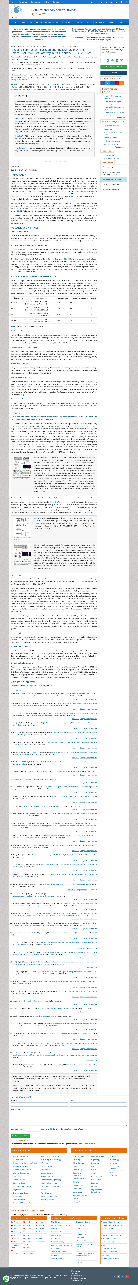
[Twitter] (118, 1276)
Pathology (95, 1183)
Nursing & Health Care (49, 1183)
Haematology (78, 1185)
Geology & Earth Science (50, 1156)
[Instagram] (127, 1276)
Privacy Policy (77, 1276)
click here (72, 1129)
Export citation (109, 155)
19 (61, 199)
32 (76, 581)
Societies (16, 34)
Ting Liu (14, 57)
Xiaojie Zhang (78, 57)
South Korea (15, 1246)
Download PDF (59, 161)
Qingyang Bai (31, 57)
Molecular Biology (97, 1156)
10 (62, 191)
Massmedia (105, 1255)
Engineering (17, 1190)
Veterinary (104, 1245)
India (28, 1235)
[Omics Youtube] (121, 2)
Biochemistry (108, 129)
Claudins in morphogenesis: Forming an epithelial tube (56, 1008)
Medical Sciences (47, 1173)
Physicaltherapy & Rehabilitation (97, 1191)
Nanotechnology (47, 1176)
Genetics (76, 1182)
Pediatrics (94, 1186)
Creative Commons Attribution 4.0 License (51, 1275)
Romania (41, 1242)
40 (66, 623)
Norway (41, 1238)
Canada (29, 1225)
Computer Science (19, 1183)
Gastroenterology (57, 1242)
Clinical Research (79, 1163)
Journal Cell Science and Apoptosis (112, 97)
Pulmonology (114, 1160)
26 (82, 211)
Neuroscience (56, 1235)
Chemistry (17, 1176)
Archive (89, 22)
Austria (41, 1225)
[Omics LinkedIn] (106, 2)
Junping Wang (67, 57)
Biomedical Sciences (111, 138)
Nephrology (95, 1160)
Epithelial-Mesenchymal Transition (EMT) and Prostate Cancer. (72, 796)
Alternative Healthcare (59, 1252)
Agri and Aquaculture (111, 126)
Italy (15, 1228)
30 (95, 351)
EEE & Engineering (107, 1242)
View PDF (47, 161)
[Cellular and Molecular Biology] (16, 10)
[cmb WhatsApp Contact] (126, 2)
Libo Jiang (21, 57)
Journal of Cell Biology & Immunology (112, 103)
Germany (17, 1232)
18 (72, 196)
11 (41, 194)
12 (25, 196)
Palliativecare (80, 1250)
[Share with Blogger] (121, 83)
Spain (28, 1222)
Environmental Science (109, 1238)
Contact (56, 2)
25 (20, 211)
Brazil (16, 1242)
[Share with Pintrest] (117, 83)
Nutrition (94, 1170)
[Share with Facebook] (102, 83)
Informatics (45, 1163)
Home (13, 2)
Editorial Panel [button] (27, 22)
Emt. (45, 779)
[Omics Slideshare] (116, 2)
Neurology (95, 1163)
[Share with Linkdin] (112, 83)
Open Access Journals (44, 34)
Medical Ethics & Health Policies (84, 1245)
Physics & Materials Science (111, 1235)
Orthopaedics (96, 1180)
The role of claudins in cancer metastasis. (44, 1016)
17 (27, 196)
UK (15, 1235)
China (28, 1228)
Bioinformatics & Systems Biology (113, 133)
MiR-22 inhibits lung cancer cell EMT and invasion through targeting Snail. (68, 884)
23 (18, 211)
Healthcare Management (60, 1232)
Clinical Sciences (19, 1180)
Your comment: (17, 1109)
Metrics (111, 22)
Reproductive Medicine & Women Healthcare (85, 1254)
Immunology (77, 1192)
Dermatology (77, 1170)
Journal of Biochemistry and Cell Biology (114, 108)
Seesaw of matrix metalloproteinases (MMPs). (65, 933)
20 (82, 206)
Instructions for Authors (45, 22)
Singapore (30, 1238)
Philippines (30, 1253)
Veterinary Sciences (48, 1200)
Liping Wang (23, 59)
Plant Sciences (46, 1193)
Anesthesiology (78, 1156)
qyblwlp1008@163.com (19, 80)
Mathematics (45, 1170)
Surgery (112, 1172)
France (28, 1232)
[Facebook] (114, 1276)
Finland (41, 1228)
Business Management (109, 1252)
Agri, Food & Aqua (107, 1228)
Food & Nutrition (19, 1196)
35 (65, 588)
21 (95, 206)
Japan (16, 1238)
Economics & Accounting (22, 1186)
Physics (43, 1190)
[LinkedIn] (123, 1276)
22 (31, 208)
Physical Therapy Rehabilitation (82, 1233)
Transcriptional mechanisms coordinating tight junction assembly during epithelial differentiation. (65, 981)
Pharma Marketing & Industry (111, 1225)
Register (46, 2)
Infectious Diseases (80, 1195)
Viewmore (118, 117)
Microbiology (77, 1202)
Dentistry (76, 1166)
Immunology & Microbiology (51, 1160)
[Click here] (92, 2)
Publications (23, 2)
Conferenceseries (47, 29)
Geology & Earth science (110, 1258)
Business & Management (112, 141)
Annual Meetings (61, 1215)
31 (91, 579)
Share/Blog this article (111, 158)
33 (78, 581)
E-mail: (72, 1100)
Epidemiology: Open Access (114, 113)
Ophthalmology (97, 1176)
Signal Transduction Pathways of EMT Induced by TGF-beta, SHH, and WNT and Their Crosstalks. (64, 855)
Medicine (76, 1199)
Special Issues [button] (100, 22)
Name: (14, 1100)
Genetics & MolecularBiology (61, 1245)
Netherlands (15, 1253)
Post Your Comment (114, 67)
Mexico (41, 1235)
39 (12, 623)
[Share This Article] (112, 60)
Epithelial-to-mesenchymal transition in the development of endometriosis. (53, 771)
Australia (17, 1225)
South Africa (27, 1243)
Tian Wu (58, 57)
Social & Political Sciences (50, 1196)
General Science (19, 1200)
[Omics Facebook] (97, 2)
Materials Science (47, 1166)
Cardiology (77, 1160)
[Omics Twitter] (101, 2)
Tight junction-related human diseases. (36, 1001)
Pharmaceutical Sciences (50, 1186)
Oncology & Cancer (83, 1222)
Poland (41, 1222)
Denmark (41, 1232)
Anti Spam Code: (17, 1130)
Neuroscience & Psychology (51, 1180)
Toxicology (114, 1175)
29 (62, 335)
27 (60, 218)
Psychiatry (113, 1156)
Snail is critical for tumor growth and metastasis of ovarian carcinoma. (66, 1033)
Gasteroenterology (79, 1179)
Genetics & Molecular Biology (23, 1203)
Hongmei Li (89, 57)
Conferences (35, 2)
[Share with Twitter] (107, 83)
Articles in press (78, 22)
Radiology (113, 1163)
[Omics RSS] (111, 2)
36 (96, 621)
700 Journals (78, 31)
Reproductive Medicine (114, 1167)
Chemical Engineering (111, 144)
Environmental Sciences (21, 1193)
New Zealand (27, 1249)
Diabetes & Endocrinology (78, 1174)
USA (16, 1222)
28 (65, 259)
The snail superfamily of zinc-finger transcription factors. (41, 806)
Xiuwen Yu (50, 57)
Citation (114, 73)
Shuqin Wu (41, 57)
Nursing (94, 1166)
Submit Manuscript (63, 22)
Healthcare (77, 1189)
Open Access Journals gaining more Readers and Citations (99, 29)
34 (43, 584)
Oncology (94, 1173)
